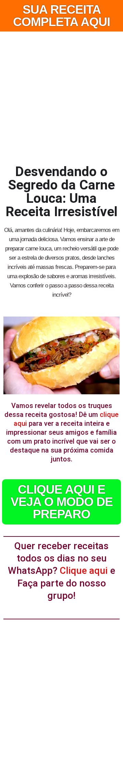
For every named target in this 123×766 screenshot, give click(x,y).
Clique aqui (84, 570)
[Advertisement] (61, 96)
